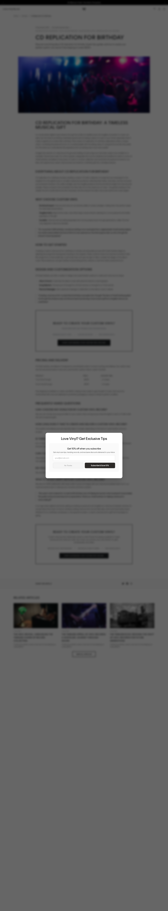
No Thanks (68, 465)
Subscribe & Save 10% (100, 465)
